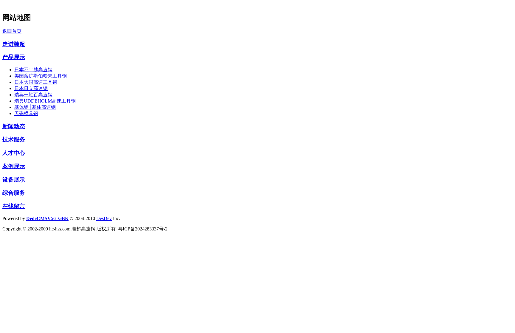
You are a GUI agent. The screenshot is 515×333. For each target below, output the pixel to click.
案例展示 (13, 166)
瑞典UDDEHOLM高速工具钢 (45, 100)
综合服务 (13, 193)
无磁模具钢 (26, 113)
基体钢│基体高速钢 (35, 107)
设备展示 (13, 179)
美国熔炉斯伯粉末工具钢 (40, 75)
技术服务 (13, 139)
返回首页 (11, 31)
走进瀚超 (13, 44)
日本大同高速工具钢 (35, 82)
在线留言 (13, 206)
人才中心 (13, 153)
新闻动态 (13, 126)
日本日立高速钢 (31, 88)
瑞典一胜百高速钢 (33, 94)
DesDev (104, 218)
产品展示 (13, 57)
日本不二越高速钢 (33, 69)
